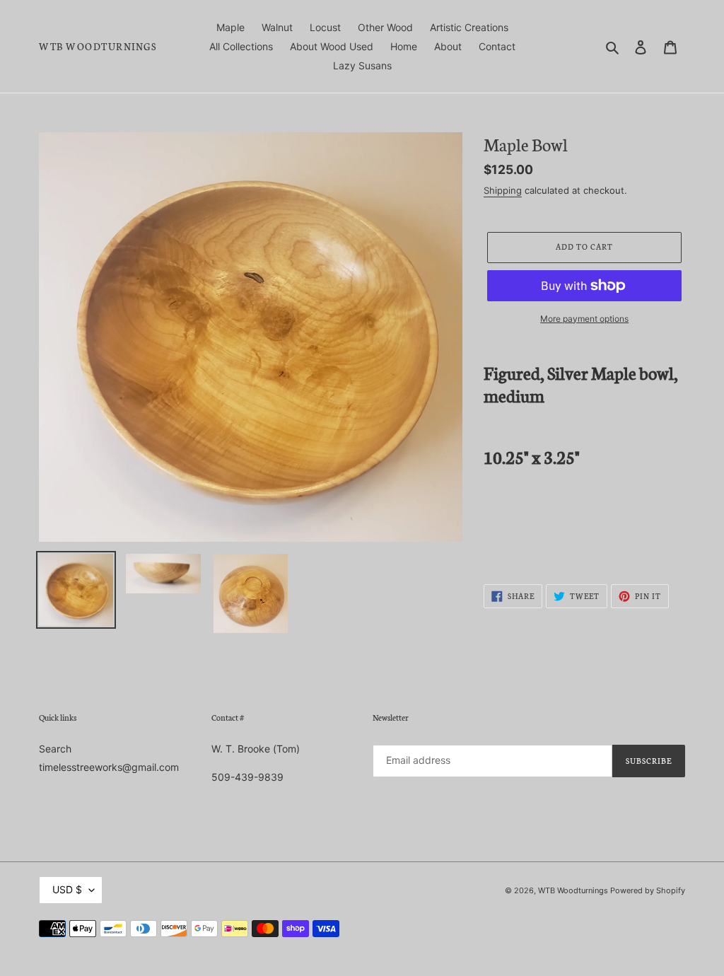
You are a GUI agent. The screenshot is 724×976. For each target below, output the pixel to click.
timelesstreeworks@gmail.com (109, 767)
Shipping (503, 190)
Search (55, 749)
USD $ (67, 889)
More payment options (584, 318)
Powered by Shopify (647, 890)
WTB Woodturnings (97, 46)
